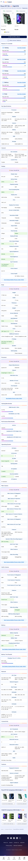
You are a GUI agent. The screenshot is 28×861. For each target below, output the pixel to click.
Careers (11, 842)
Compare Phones (8, 829)
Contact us (16, 842)
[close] (13, 13)
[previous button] (3, 799)
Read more (24, 8)
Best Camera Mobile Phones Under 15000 (14, 562)
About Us (6, 842)
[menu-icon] (1, 2)
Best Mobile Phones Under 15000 (14, 398)
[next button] (25, 799)
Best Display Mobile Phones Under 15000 (14, 279)
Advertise (22, 842)
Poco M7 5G (3, 26)
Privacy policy (9, 845)
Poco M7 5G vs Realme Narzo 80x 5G (9, 803)
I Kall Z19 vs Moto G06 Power (8, 823)
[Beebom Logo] (7, 2)
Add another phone (14, 37)
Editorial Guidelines (17, 845)
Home (2, 829)
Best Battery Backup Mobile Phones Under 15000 (14, 649)
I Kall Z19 (16, 26)
